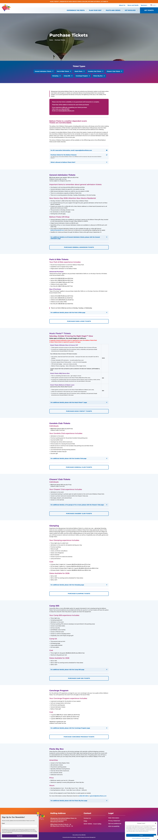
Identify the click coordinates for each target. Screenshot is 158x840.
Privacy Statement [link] (146, 838)
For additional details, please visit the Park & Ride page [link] (68, 312)
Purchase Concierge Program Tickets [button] (79, 737)
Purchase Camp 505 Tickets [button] (79, 678)
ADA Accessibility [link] (113, 826)
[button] (155, 823)
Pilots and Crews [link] (113, 10)
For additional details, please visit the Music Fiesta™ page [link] (69, 402)
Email (3, 823)
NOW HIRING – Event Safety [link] (92, 824)
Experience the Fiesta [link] (76, 10)
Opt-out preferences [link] (136, 838)
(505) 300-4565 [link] (83, 796)
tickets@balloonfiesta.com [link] (66, 110)
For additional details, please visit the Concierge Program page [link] (70, 728)
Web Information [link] (113, 818)
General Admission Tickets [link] (43, 71)
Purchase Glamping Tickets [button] (79, 593)
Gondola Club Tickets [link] (94, 71)
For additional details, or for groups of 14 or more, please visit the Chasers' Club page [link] (77, 505)
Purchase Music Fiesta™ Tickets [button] (79, 411)
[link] (6, 11)
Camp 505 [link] (67, 76)
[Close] (37, 815)
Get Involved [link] (130, 10)
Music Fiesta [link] (78, 71)
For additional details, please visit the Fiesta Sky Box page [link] (69, 800)
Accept (141, 835)
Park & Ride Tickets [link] (63, 71)
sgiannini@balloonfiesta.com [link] (98, 796)
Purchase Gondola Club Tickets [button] (79, 467)
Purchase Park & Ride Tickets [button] (79, 321)
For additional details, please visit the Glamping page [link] (67, 585)
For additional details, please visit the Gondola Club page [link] (68, 458)
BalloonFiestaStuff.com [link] (57, 230)
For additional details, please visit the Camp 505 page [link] (67, 669)
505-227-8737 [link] (65, 109)
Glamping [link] (55, 76)
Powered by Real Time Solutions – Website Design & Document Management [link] (79, 837)
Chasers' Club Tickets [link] (113, 71)
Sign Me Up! (19, 836)
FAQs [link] (85, 821)
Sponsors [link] (144, 5)
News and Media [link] (133, 5)
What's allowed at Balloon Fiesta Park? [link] (63, 162)
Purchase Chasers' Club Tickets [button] (79, 513)
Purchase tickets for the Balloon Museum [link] (64, 155)
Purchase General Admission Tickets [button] (79, 247)
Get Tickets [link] (149, 10)
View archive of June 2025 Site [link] (79, 834)
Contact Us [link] (87, 818)
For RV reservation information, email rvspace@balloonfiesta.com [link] (71, 150)
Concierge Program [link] (82, 76)
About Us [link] (122, 5)
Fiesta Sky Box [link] (98, 76)
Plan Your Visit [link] (95, 10)
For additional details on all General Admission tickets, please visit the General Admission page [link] (75, 237)
